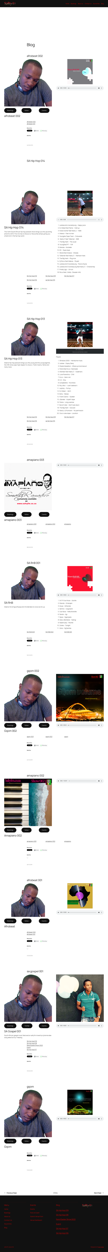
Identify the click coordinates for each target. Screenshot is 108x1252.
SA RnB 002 (49, 632)
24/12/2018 (29, 760)
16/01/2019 (29, 655)
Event (29, 1047)
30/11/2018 (29, 864)
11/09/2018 (29, 1170)
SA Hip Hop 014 (36, 160)
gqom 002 (33, 670)
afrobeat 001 (31, 124)
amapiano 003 (35, 459)
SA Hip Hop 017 (69, 276)
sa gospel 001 (35, 971)
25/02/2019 (30, 444)
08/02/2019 (30, 547)
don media (101, 1247)
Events (44, 514)
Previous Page (10, 1193)
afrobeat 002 (35, 55)
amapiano (67, 524)
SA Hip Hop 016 (32, 280)
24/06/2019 (30, 145)
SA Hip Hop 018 (51, 276)
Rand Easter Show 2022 (35, 1045)
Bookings (10, 514)
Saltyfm (40, 3)
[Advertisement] (54, 25)
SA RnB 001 (33, 562)
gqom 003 (30, 737)
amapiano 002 (50, 524)
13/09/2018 (30, 1071)
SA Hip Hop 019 (32, 276)
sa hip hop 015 (50, 280)
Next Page (99, 1193)
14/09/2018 (30, 955)
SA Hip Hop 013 (36, 318)
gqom (66, 737)
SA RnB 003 (31, 632)
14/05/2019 (30, 303)
